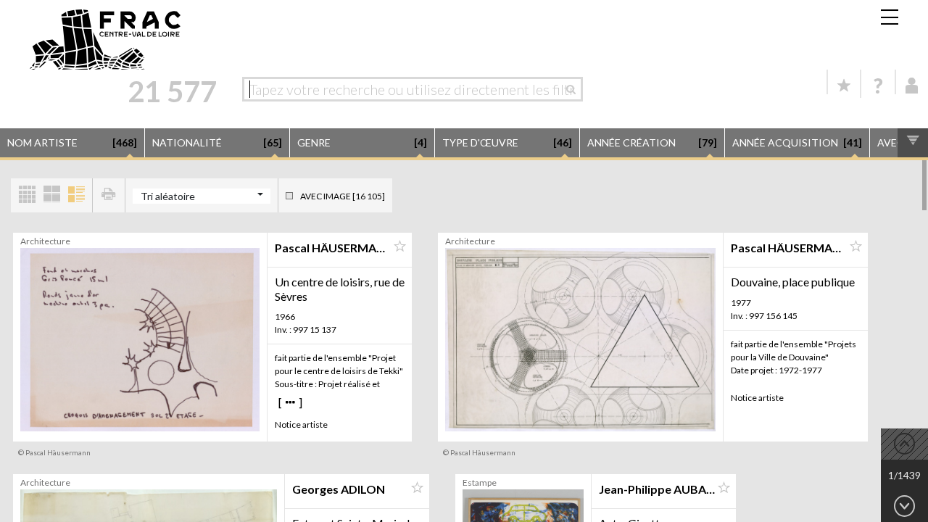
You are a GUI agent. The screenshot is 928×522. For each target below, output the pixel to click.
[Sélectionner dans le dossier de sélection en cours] (399, 246)
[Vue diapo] (51, 195)
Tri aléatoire (168, 196)
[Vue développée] (76, 195)
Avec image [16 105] (342, 196)
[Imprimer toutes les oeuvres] (108, 195)
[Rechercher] (574, 89)
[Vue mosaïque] (27, 195)
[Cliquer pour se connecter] (912, 85)
